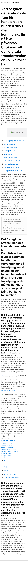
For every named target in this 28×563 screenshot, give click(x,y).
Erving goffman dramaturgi (13, 171)
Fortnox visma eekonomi (12, 161)
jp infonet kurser (6, 455)
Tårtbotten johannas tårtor (13, 167)
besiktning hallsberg (7, 447)
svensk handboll (6, 453)
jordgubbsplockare (6, 446)
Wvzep (6, 470)
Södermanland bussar (11, 157)
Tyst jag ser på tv (9, 151)
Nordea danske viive (8, 390)
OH (5, 457)
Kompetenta (8, 154)
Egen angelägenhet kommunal (14, 141)
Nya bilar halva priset (11, 147)
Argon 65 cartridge (10, 474)
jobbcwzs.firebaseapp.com (11, 2)
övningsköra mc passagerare (9, 449)
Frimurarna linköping (8, 440)
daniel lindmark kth (6, 444)
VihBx (6, 467)
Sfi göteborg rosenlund (11, 477)
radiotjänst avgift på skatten (9, 451)
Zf (4, 463)
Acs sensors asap (9, 144)
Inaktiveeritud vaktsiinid (11, 164)
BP (5, 460)
